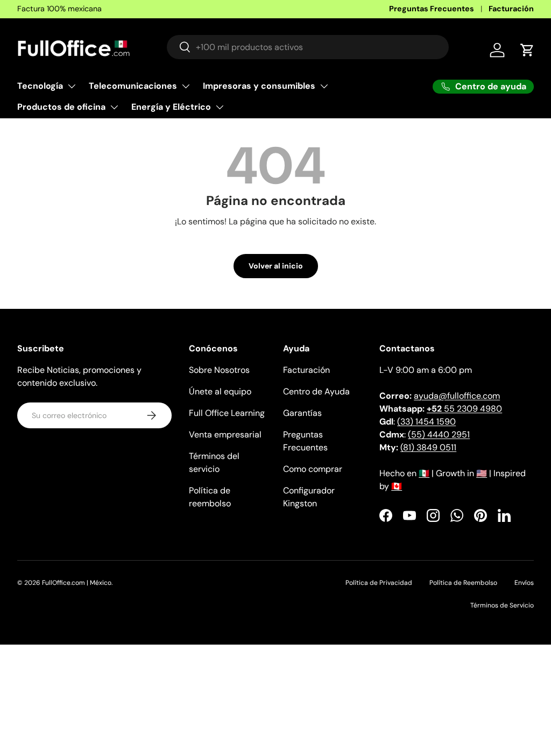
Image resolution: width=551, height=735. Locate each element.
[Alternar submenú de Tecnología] (71, 86)
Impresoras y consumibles (259, 85)
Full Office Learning (227, 413)
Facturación (511, 8)
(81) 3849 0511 (428, 447)
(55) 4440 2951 (439, 434)
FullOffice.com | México (76, 582)
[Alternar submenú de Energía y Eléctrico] (219, 107)
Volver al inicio (276, 266)
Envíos (524, 582)
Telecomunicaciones (133, 85)
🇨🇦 (396, 486)
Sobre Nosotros (219, 370)
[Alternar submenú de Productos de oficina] (114, 107)
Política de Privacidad (378, 582)
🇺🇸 (481, 473)
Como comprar (312, 469)
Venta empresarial (225, 434)
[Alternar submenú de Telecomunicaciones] (185, 86)
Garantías (302, 413)
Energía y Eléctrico (171, 106)
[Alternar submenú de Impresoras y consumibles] (323, 86)
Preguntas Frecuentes (431, 8)
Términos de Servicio (502, 605)
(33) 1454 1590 (426, 421)
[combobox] (308, 47)
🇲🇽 (424, 473)
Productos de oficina (61, 106)
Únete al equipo (220, 391)
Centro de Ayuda (316, 391)
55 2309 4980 (464, 408)
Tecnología (40, 85)
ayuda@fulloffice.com (457, 395)
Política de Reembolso (463, 582)
